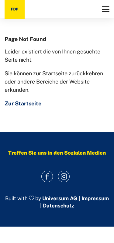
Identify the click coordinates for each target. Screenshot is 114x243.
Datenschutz (58, 205)
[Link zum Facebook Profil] (47, 176)
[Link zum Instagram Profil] (64, 176)
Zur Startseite (23, 103)
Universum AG (59, 198)
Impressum (95, 198)
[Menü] (105, 9)
